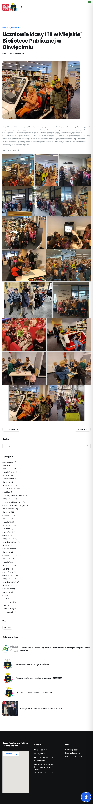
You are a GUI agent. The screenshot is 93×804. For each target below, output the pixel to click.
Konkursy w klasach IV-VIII (13, 495)
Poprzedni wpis (12, 429)
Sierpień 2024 (8, 549)
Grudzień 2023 (8, 575)
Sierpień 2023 (8, 589)
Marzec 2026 (7, 469)
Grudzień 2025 (8, 509)
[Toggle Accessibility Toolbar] (86, 797)
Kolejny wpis (82, 429)
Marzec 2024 (7, 565)
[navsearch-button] (21, 7)
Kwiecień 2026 (8, 472)
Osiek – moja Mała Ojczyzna (14, 505)
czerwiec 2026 (8, 479)
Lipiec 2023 (7, 592)
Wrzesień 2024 (8, 545)
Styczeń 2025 (7, 532)
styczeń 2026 (7, 462)
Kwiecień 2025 (8, 522)
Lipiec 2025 (7, 512)
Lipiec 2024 (7, 552)
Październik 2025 (9, 489)
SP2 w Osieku (18, 54)
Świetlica (6, 492)
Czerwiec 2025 (8, 515)
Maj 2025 (6, 519)
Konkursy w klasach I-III (12, 502)
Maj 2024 (6, 559)
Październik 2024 (9, 542)
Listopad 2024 (8, 539)
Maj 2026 (6, 475)
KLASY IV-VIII (7, 609)
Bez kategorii (7, 612)
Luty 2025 (6, 529)
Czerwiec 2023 (8, 595)
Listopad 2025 (8, 499)
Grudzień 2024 (8, 535)
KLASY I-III (15, 28)
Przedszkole (7, 602)
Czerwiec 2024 (8, 555)
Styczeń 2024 (7, 572)
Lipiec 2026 (7, 482)
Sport (4, 599)
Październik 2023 (9, 582)
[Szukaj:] (46, 446)
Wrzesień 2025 (8, 485)
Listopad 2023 (8, 579)
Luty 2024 (6, 28)
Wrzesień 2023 (8, 585)
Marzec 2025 (7, 525)
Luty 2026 (6, 465)
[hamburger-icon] (89, 2)
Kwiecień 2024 (8, 562)
